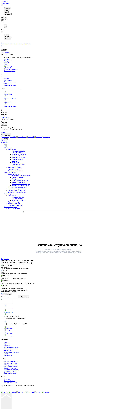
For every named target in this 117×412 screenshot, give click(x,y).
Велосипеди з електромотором (21, 175)
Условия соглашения (10, 349)
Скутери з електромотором (20, 180)
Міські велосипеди (17, 198)
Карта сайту (8, 355)
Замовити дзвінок (9, 71)
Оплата (7, 10)
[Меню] (1, 42)
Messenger (10, 336)
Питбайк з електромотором (20, 185)
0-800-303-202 (5, 53)
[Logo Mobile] (5, 48)
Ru (6, 26)
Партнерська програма (11, 352)
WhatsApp (7, 67)
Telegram (7, 61)
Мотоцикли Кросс (17, 159)
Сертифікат (8, 350)
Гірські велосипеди (18, 197)
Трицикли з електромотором (21, 184)
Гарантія (7, 345)
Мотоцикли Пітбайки (18, 157)
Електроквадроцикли (18, 182)
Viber (6, 64)
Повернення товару (10, 382)
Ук (2, 21)
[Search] (1, 74)
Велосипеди (8, 83)
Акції (6, 353)
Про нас (6, 344)
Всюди (6, 78)
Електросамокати (17, 179)
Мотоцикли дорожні (18, 164)
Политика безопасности (11, 347)
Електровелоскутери (18, 177)
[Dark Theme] (5, 18)
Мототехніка (8, 80)
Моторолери (15, 162)
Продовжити (5, 259)
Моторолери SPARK (10, 366)
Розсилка (7, 379)
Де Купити (8, 14)
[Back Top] (6, 401)
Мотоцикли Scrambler (18, 151)
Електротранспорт (10, 82)
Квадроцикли (16, 166)
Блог (6, 12)
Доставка (7, 8)
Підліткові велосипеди (19, 200)
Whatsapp (10, 333)
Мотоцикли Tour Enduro (19, 154)
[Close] (1, 121)
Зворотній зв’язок (9, 381)
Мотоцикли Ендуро (18, 156)
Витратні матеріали (10, 85)
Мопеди (14, 161)
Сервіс (6, 342)
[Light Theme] (2, 18)
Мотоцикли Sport (17, 152)
